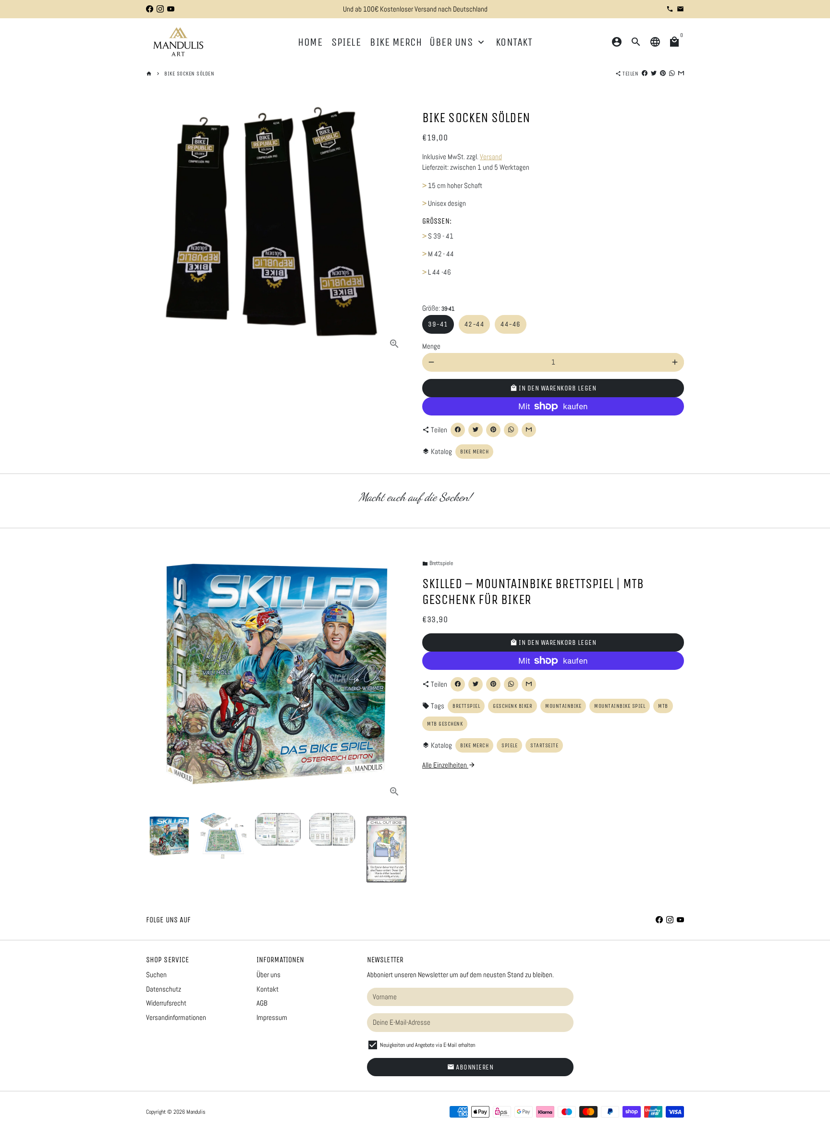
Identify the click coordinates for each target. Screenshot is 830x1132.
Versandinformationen (176, 1017)
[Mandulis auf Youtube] (170, 8)
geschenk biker (512, 706)
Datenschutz (163, 989)
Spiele (346, 42)
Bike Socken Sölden (189, 73)
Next (395, 674)
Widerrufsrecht (166, 1002)
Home (310, 42)
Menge (431, 346)
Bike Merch (396, 42)
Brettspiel (466, 706)
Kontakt (514, 42)
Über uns (458, 42)
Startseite (544, 745)
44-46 (510, 324)
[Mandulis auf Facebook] (149, 8)
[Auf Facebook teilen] (644, 73)
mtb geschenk (445, 723)
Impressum (271, 1017)
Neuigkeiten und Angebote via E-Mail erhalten (427, 1045)
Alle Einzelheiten (449, 764)
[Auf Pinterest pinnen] (663, 73)
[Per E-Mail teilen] (681, 73)
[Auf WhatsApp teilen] (672, 73)
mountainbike (563, 706)
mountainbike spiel (619, 706)
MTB (663, 706)
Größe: (438, 308)
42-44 (474, 324)
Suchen (156, 974)
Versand (491, 156)
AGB (262, 1002)
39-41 (438, 324)
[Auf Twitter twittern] (654, 73)
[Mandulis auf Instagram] (160, 8)
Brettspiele (437, 563)
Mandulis (196, 1112)
